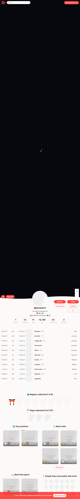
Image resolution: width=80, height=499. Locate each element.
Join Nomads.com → (71, 2)
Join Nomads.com (59, 495)
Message (60, 302)
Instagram (73, 306)
